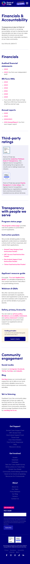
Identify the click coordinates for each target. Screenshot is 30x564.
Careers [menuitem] (15, 496)
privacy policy (17, 314)
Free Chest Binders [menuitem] (15, 440)
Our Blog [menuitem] (15, 494)
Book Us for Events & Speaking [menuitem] (15, 474)
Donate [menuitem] (15, 457)
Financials (11, 552)
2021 (6, 91)
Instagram (13, 369)
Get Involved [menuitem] (15, 453)
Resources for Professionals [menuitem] (15, 476)
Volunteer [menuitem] (15, 460)
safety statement (10, 318)
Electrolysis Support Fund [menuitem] (15, 435)
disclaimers (6, 316)
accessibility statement (18, 316)
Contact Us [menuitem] (15, 499)
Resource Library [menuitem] (15, 447)
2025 (6, 113)
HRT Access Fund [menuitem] (15, 433)
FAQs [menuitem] (15, 444)
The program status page (11, 226)
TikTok (4, 371)
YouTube (10, 371)
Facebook (21, 369)
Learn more (15, 339)
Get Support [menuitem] (15, 426)
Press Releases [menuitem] (15, 491)
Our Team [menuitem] (15, 489)
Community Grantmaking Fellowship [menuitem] (15, 471)
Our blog (5, 379)
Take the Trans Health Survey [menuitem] (15, 464)
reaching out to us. (10, 410)
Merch (17, 552)
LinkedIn (19, 371)
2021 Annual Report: (11, 122)
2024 (6, 82)
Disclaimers (13, 550)
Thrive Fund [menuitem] (15, 437)
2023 (6, 85)
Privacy (6, 550)
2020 (6, 94)
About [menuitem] (15, 482)
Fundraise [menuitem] (15, 462)
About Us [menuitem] (15, 487)
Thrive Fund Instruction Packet (15, 264)
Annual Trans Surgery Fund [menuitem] (15, 430)
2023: (6, 72)
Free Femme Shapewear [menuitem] (15, 442)
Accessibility (21, 550)
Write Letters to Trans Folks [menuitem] (15, 467)
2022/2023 (8, 119)
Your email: (8, 510)
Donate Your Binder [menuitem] (15, 469)
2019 (6, 97)
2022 (6, 88)
